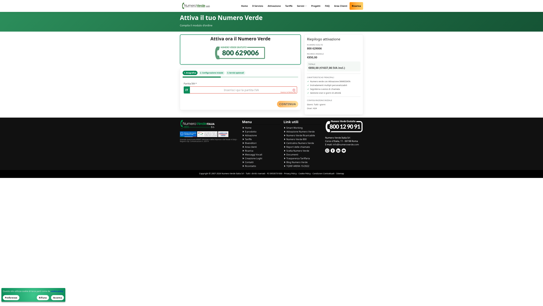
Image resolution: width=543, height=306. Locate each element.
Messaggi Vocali (253, 154)
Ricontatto (250, 166)
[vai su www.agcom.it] (207, 134)
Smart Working (294, 127)
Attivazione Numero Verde (300, 131)
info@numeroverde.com (346, 144)
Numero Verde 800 (296, 139)
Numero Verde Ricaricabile (300, 135)
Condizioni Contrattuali (323, 173)
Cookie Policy (305, 173)
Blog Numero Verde (297, 162)
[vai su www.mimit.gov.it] (188, 134)
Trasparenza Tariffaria (298, 158)
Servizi (300, 6)
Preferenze (11, 297)
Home (244, 6)
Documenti (292, 154)
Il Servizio (257, 6)
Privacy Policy (290, 173)
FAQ (327, 6)
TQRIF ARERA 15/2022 (297, 166)
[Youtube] (344, 150)
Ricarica (356, 6)
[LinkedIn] (338, 150)
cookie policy (57, 291)
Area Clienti (340, 6)
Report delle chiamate (298, 146)
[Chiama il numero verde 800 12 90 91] (344, 126)
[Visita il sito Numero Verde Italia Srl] (197, 125)
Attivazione (274, 6)
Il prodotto (250, 131)
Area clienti (250, 146)
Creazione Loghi (253, 158)
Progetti (315, 6)
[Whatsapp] (327, 150)
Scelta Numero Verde (297, 150)
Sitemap (340, 173)
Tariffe (288, 6)
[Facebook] (333, 150)
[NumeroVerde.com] (197, 6)
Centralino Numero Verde (300, 143)
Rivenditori (250, 143)
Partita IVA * (190, 83)
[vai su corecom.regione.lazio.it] (223, 134)
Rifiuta (43, 297)
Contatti (249, 162)
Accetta (57, 297)
